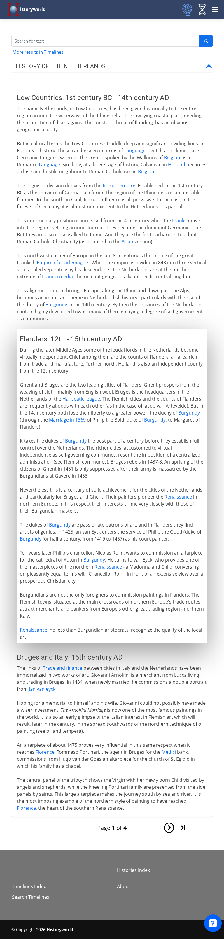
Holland (176, 164)
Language (135, 150)
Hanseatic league (81, 399)
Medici (169, 752)
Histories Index (133, 870)
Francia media (57, 276)
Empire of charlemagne (62, 262)
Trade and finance (62, 668)
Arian (127, 241)
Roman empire (119, 185)
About (123, 886)
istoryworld (33, 9)
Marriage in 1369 (67, 420)
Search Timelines (30, 897)
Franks (179, 220)
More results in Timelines (38, 52)
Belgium (173, 157)
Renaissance (178, 497)
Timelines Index (29, 886)
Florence (45, 752)
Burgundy (56, 304)
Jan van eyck (42, 689)
